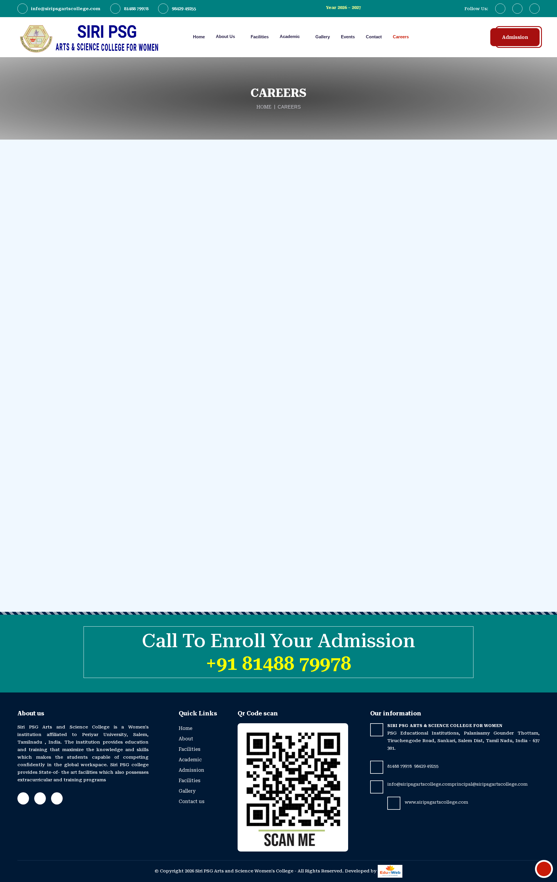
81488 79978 (136, 8)
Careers (401, 36)
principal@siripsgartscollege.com (490, 784)
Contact (374, 36)
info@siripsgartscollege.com (65, 8)
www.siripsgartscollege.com (436, 802)
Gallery (322, 36)
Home (199, 36)
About (186, 739)
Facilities (260, 36)
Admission (515, 37)
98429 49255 (184, 8)
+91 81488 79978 (278, 663)
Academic (290, 36)
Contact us (192, 801)
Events (348, 36)
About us (226, 36)
